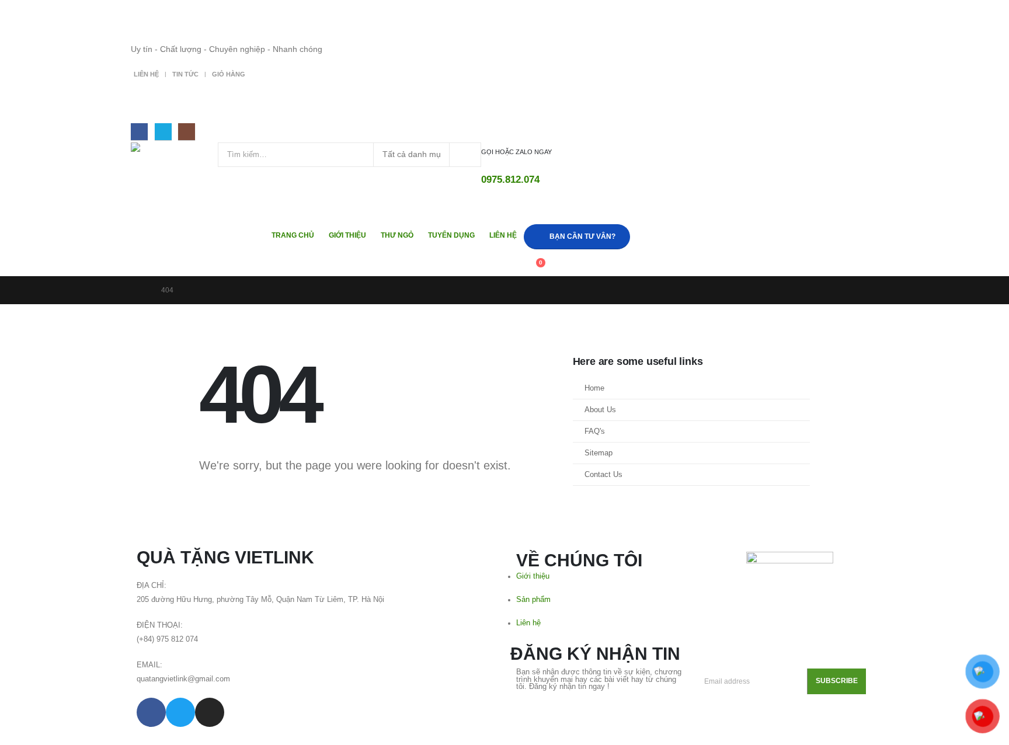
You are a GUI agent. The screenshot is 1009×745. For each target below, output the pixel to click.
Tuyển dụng (451, 235)
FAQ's (594, 431)
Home (594, 388)
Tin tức (185, 74)
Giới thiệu (347, 235)
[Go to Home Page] (141, 290)
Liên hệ (146, 74)
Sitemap (598, 453)
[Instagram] (186, 131)
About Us (600, 410)
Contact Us (603, 475)
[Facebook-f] (151, 712)
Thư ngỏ (397, 235)
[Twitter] (163, 131)
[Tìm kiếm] (465, 154)
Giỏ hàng (228, 74)
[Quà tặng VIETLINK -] (174, 153)
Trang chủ (293, 235)
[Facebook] (139, 131)
